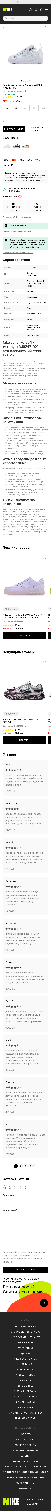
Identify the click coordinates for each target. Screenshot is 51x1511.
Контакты (25, 1488)
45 (7, 114)
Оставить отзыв (25, 1270)
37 (7, 108)
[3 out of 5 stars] (15, 1187)
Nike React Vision (25, 1359)
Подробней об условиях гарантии (17, 232)
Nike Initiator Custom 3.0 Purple (20, 720)
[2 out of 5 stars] (10, 1187)
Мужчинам (25, 1348)
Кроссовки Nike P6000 (25, 1332)
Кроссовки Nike (25, 1326)
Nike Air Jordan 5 (25, 1397)
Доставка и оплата (25, 1461)
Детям (25, 1353)
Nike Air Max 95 (25, 1402)
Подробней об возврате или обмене (18, 253)
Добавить (13, 609)
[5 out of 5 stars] (25, 1187)
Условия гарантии (25, 1450)
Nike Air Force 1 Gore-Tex (25, 1413)
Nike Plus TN (25, 1370)
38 (16, 108)
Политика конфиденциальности (25, 1472)
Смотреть (24, 635)
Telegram (32, 1504)
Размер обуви (25, 1440)
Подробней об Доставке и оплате (17, 217)
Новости (25, 1434)
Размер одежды (25, 1445)
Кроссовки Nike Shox (25, 1337)
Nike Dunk (25, 1364)
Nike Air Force (25, 1375)
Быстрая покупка (13, 129)
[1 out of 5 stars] (5, 1187)
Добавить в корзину (37, 129)
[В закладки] (46, 27)
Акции (25, 1456)
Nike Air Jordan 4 (25, 1391)
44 (43, 108)
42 (34, 108)
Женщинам (25, 1343)
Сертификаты (25, 1483)
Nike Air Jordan (25, 1418)
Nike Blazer (25, 1407)
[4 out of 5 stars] (20, 1187)
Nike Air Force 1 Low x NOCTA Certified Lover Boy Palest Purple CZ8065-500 (22, 616)
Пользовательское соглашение (25, 1467)
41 (25, 108)
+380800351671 (35, 1499)
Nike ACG (25, 1380)
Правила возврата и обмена (25, 1477)
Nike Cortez (25, 1386)
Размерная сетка (10, 122)
